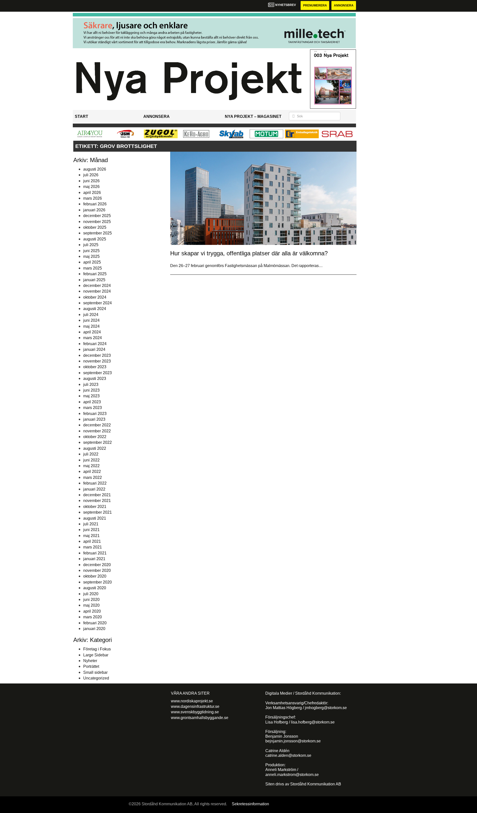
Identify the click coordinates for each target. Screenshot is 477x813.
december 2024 (97, 285)
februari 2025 (95, 274)
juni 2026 (91, 181)
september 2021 (97, 512)
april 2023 (92, 402)
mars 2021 (92, 547)
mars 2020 (92, 617)
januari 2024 (94, 349)
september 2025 (97, 233)
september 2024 (97, 303)
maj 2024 (91, 326)
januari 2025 (94, 280)
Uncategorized (96, 678)
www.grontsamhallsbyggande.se (199, 718)
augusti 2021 (94, 518)
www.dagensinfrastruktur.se (195, 706)
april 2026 (92, 192)
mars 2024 (92, 338)
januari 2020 (94, 629)
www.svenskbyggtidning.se (195, 712)
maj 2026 (91, 186)
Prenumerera (315, 5)
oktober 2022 (94, 437)
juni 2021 (91, 530)
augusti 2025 (94, 239)
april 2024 (92, 332)
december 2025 (97, 216)
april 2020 (92, 611)
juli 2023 (90, 384)
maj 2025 (91, 256)
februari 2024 (95, 344)
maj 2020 (91, 605)
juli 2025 (90, 245)
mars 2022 (92, 477)
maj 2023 (91, 396)
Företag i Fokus (97, 649)
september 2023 (97, 373)
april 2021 (92, 541)
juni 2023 (91, 390)
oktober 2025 (94, 227)
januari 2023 (94, 419)
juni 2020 (91, 599)
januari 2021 (94, 559)
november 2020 (97, 570)
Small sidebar (95, 672)
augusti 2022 (94, 448)
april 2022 (92, 471)
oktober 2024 (94, 297)
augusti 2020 (94, 588)
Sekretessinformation (250, 804)
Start (81, 116)
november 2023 (97, 361)
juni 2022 (91, 460)
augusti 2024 (94, 309)
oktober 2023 (94, 367)
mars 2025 (92, 268)
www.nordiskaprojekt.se (192, 701)
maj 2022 (91, 466)
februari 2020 (95, 623)
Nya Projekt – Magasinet (253, 116)
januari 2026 (94, 210)
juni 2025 (91, 251)
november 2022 (97, 431)
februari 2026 (95, 204)
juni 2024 (91, 320)
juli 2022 (90, 454)
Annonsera (344, 5)
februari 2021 (95, 553)
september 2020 (97, 582)
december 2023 (97, 355)
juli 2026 (90, 175)
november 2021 (97, 500)
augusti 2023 (94, 378)
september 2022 (97, 442)
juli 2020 (90, 594)
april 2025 (92, 262)
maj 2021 (91, 536)
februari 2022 (95, 483)
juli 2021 (90, 524)
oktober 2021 (94, 506)
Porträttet (91, 666)
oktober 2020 (94, 576)
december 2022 (97, 425)
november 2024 (97, 291)
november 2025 (97, 222)
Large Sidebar (95, 655)
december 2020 (97, 565)
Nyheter (90, 661)
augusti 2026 (94, 169)
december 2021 (97, 495)
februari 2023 (95, 413)
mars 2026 (92, 198)
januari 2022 (94, 489)
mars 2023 (92, 408)
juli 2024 (90, 315)
